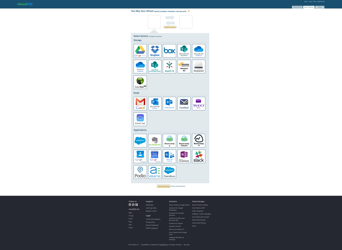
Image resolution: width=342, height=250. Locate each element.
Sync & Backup (309, 7)
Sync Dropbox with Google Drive (178, 233)
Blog (130, 222)
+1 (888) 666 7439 (320, 1)
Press (130, 219)
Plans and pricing (163, 186)
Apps (130, 213)
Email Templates (197, 211)
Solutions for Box (175, 226)
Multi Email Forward (198, 220)
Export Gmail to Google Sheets (179, 205)
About (131, 228)
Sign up (310, 1)
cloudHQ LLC (164, 245)
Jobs (130, 225)
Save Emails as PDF (198, 208)
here (152, 36)
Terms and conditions (153, 219)
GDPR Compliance (152, 228)
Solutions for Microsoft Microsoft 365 (177, 219)
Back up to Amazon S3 (176, 229)
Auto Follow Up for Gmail (200, 217)
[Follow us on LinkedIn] (130, 204)
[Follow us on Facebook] (136, 204)
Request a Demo (151, 211)
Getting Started (297, 7)
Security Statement (152, 225)
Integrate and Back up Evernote (176, 238)
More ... (194, 226)
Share (319, 7)
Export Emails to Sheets (200, 205)
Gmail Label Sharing (199, 223)
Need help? (149, 205)
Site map (186, 245)
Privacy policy (150, 222)
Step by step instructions (178, 186)
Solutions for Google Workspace (176, 209)
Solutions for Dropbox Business (176, 214)
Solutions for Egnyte (176, 223)
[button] (170, 27)
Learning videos (151, 208)
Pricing (305, 1)
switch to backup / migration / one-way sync (170, 11)
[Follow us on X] (133, 204)
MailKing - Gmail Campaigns (201, 214)
